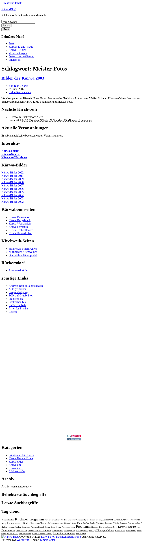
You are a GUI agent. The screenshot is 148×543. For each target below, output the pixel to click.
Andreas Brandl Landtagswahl (26, 285)
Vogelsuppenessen (11, 523)
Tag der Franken (14, 527)
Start (11, 43)
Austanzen (108, 519)
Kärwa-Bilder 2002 (12, 201)
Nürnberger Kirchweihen (23, 251)
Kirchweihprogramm (29, 519)
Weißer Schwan (44, 530)
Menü (6, 29)
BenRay (92, 530)
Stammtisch (33, 530)
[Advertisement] (74, 370)
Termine (48, 534)
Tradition (100, 523)
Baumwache (8, 530)
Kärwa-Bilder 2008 (12, 182)
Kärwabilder (16, 461)
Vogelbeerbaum (68, 527)
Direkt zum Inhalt (11, 3)
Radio (116, 523)
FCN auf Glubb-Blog (21, 295)
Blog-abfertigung (18, 292)
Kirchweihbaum (127, 526)
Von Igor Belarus (18, 85)
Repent (13, 311)
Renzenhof (109, 523)
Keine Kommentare (20, 92)
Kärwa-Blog (8, 9)
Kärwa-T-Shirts (17, 49)
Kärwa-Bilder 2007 (12, 185)
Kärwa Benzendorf (20, 217)
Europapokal (12, 534)
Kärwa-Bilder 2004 (12, 195)
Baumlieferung (96, 520)
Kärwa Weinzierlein (20, 223)
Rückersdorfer (17, 471)
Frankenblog (16, 298)
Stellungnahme (82, 530)
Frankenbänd (57, 530)
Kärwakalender (38, 534)
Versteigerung (69, 530)
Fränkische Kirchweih (21, 455)
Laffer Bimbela (17, 305)
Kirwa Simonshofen (20, 233)
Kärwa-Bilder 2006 (12, 188)
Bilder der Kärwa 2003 (22, 78)
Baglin (92, 523)
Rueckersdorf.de (18, 270)
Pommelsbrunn (25, 534)
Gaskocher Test (17, 302)
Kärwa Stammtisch (52, 520)
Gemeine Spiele (82, 520)
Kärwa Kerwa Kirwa (21, 458)
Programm (83, 526)
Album (47, 527)
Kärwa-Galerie (10, 154)
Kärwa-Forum (10, 150)
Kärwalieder (16, 468)
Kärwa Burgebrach (20, 220)
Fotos (139, 527)
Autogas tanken (18, 289)
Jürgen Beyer (111, 527)
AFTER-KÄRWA (121, 520)
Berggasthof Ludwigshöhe (42, 523)
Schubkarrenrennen (64, 533)
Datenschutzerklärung (21, 56)
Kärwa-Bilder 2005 (12, 192)
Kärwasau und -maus (21, 46)
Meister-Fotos (21, 530)
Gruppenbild (134, 519)
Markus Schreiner (68, 520)
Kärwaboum (56, 527)
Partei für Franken (19, 308)
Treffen (86, 523)
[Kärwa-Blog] (10, 536)
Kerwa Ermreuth (18, 226)
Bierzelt (102, 527)
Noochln (95, 527)
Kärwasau (26, 527)
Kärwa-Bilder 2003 (12, 198)
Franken (123, 523)
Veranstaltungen (18, 53)
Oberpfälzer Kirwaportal (23, 255)
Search (6, 25)
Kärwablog (15, 464)
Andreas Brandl (37, 527)
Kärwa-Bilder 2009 (12, 179)
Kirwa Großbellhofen (21, 230)
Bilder (26, 523)
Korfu (79, 523)
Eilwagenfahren (105, 530)
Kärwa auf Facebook (14, 157)
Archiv (5, 486)
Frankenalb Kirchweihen (23, 248)
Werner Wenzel (70, 523)
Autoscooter (58, 523)
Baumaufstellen (7, 520)
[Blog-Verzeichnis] (74, 436)
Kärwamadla (131, 530)
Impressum (15, 59)
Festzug (131, 523)
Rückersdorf (120, 530)
